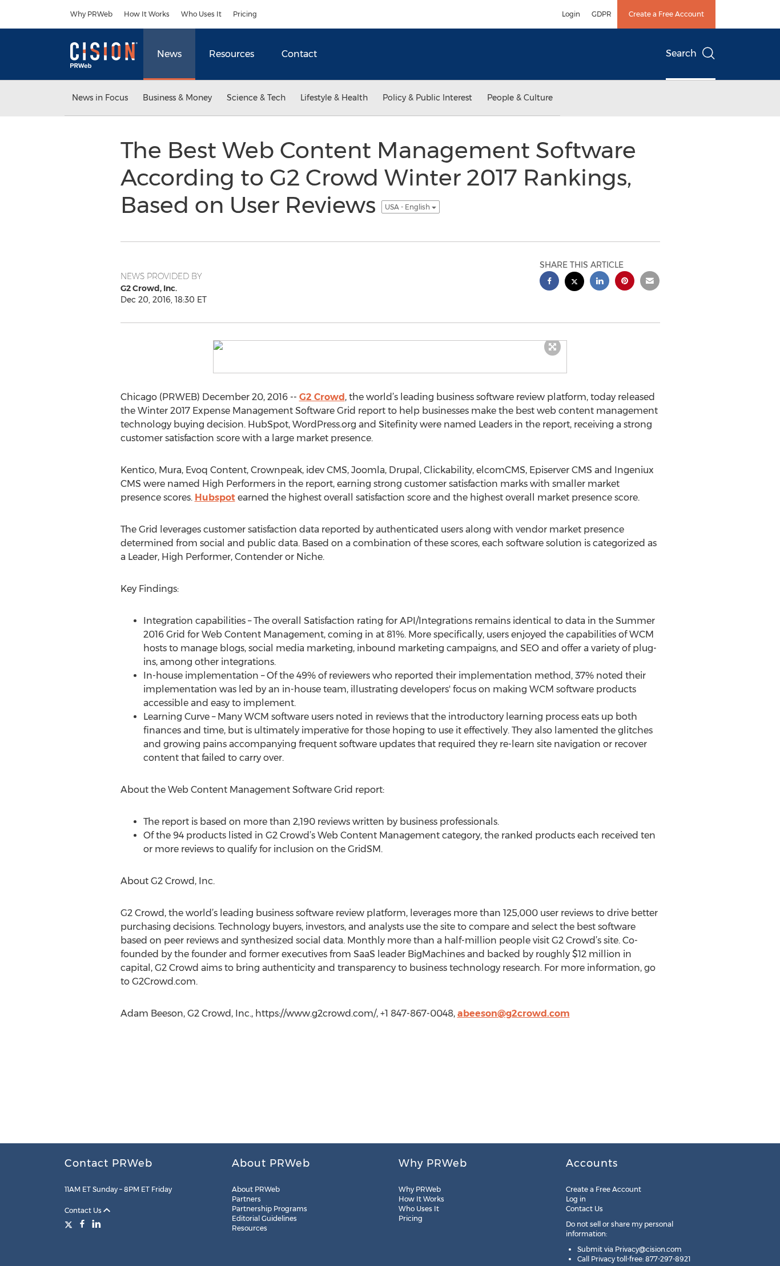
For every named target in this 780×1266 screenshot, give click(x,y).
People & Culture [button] (520, 97)
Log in (576, 1199)
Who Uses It (201, 14)
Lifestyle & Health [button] (334, 97)
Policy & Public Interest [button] (427, 97)
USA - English (408, 207)
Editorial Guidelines (264, 1218)
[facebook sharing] (549, 282)
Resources (231, 54)
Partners (246, 1199)
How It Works (147, 14)
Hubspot (215, 497)
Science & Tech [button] (256, 97)
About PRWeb (256, 1189)
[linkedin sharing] (599, 282)
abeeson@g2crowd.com (513, 1013)
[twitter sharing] (574, 283)
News (169, 54)
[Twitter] (70, 1223)
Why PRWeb (91, 14)
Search (681, 53)
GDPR (602, 14)
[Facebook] (82, 1223)
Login (571, 14)
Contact (299, 54)
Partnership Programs (269, 1208)
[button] (390, 345)
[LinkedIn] (96, 1223)
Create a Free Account (666, 14)
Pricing (245, 14)
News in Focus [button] (100, 97)
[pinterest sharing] (624, 282)
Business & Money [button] (177, 97)
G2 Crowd (322, 397)
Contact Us (84, 1210)
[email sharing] (650, 282)
